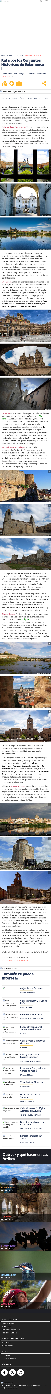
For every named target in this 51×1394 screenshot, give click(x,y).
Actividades (6, 1342)
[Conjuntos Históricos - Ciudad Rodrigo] (25, 658)
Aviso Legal (6, 1326)
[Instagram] (20, 1371)
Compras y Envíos (9, 1358)
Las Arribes (20, 55)
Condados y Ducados (37, 73)
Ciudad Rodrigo (18, 73)
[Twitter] (12, 1371)
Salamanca (10, 55)
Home (3, 55)
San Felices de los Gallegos (34, 55)
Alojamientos (7, 1345)
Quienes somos (8, 1323)
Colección (6, 1355)
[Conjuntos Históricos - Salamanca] (25, 233)
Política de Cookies (9, 1333)
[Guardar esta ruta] (11, 83)
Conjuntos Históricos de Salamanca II (15, 960)
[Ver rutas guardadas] (19, 83)
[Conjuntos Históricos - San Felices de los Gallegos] (25, 520)
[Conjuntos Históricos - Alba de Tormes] (25, 819)
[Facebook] (4, 1371)
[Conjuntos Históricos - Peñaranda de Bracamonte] (25, 165)
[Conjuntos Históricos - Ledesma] (25, 394)
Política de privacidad (11, 1329)
